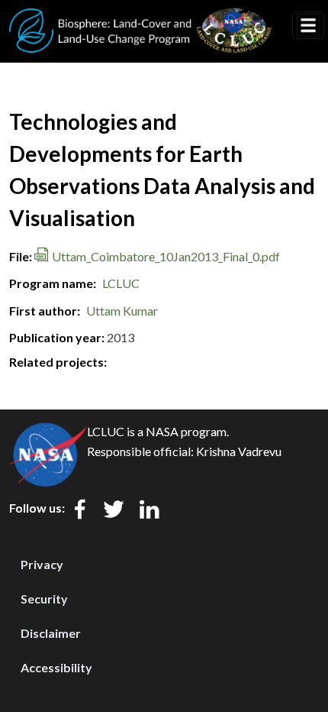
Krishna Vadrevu (238, 451)
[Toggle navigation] (308, 25)
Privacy (42, 564)
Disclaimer (51, 633)
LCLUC (121, 283)
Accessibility (56, 667)
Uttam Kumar (122, 310)
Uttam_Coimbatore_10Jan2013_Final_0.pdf (166, 256)
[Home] (140, 18)
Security (44, 598)
